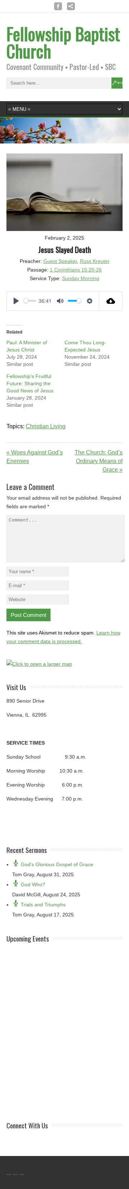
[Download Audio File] (111, 301)
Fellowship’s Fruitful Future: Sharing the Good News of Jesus (29, 383)
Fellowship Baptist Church (63, 42)
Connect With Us (27, 1125)
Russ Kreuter (95, 261)
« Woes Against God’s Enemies (34, 456)
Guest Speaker (60, 261)
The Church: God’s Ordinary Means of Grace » (99, 461)
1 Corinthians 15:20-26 (76, 270)
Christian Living (46, 426)
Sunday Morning (80, 278)
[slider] (30, 300)
